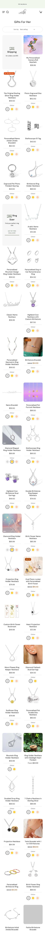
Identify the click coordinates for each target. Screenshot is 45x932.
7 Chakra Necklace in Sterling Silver (33, 799)
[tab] (25, 52)
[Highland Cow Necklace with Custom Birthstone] (33, 301)
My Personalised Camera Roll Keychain (33, 60)
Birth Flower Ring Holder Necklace (33, 885)
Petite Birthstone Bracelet (33, 928)
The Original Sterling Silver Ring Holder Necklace (12, 95)
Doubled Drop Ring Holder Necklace (12, 799)
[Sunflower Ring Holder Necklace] (12, 697)
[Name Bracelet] (12, 392)
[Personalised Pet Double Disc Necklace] (33, 697)
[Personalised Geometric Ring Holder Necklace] (12, 347)
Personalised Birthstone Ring (12, 885)
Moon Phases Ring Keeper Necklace (12, 668)
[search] (7, 11)
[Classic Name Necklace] (12, 301)
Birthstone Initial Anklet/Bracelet (12, 928)
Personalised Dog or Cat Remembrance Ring (33, 271)
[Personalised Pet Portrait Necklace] (33, 392)
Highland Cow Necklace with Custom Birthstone (33, 317)
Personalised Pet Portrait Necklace (33, 406)
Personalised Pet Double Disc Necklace (33, 712)
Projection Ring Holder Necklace (12, 580)
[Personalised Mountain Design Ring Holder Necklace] (12, 256)
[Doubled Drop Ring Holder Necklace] (12, 785)
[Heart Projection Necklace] (33, 611)
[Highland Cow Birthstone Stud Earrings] (12, 478)
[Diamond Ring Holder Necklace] (12, 523)
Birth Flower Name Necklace (33, 537)
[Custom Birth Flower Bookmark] (12, 611)
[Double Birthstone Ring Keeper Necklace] (33, 478)
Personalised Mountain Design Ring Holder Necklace (12, 271)
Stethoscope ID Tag (33, 138)
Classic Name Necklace (12, 316)
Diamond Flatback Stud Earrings (33, 668)
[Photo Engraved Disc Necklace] (33, 80)
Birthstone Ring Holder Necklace (33, 185)
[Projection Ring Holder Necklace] (12, 566)
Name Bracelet (12, 405)
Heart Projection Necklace (33, 625)
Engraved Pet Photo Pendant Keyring (12, 185)
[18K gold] (12, 109)
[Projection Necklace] (12, 828)
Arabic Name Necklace (33, 228)
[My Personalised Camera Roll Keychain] (33, 44)
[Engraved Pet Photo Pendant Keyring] (12, 170)
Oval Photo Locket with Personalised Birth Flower (33, 581)
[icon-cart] (40, 11)
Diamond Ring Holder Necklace (12, 537)
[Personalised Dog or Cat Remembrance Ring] (33, 256)
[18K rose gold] (16, 109)
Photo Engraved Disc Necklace (33, 94)
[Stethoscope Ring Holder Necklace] (33, 435)
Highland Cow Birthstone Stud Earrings (12, 493)
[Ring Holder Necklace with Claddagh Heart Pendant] (33, 742)
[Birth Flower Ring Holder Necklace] (33, 871)
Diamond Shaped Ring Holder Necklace (12, 449)
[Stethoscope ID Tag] (33, 125)
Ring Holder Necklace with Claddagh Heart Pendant (33, 757)
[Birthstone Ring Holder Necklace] (33, 170)
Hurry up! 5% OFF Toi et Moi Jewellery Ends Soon (21, 2)
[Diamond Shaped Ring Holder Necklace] (12, 435)
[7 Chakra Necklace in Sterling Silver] (33, 785)
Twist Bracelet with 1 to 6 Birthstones (33, 842)
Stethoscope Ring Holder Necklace (33, 449)
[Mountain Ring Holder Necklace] (12, 742)
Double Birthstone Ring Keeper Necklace (33, 493)
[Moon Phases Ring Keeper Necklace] (12, 654)
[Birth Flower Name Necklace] (33, 523)
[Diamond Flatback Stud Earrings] (33, 654)
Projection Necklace (12, 841)
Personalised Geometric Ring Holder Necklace (12, 362)
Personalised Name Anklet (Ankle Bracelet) (12, 140)
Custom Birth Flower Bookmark (12, 625)
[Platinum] (7, 197)
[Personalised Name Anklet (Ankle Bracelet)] (12, 125)
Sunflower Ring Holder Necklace (12, 711)
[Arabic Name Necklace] (33, 213)
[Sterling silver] (7, 109)
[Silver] (28, 855)
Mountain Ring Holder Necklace (12, 756)
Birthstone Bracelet (33, 360)
